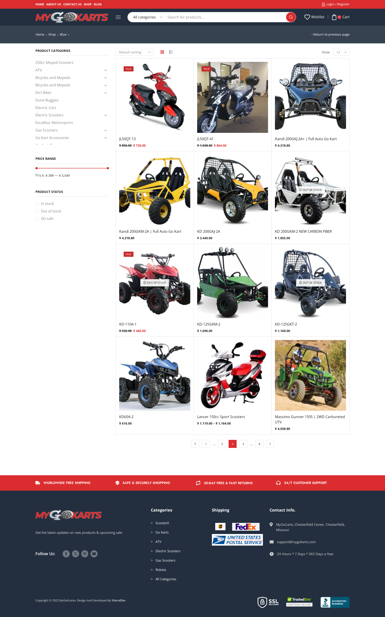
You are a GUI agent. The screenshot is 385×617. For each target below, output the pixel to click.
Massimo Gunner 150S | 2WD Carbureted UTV (310, 419)
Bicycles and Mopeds (52, 77)
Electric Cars (45, 107)
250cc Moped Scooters (54, 62)
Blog (98, 4)
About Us (53, 4)
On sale (47, 218)
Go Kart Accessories (52, 137)
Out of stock (51, 211)
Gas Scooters (46, 130)
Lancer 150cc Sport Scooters (221, 416)
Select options (155, 99)
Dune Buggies (47, 100)
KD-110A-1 (128, 324)
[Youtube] (94, 553)
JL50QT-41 (205, 138)
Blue (63, 34)
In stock (47, 203)
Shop (88, 4)
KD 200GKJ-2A (208, 231)
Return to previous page (331, 34)
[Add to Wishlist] (145, 99)
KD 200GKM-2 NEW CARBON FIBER (303, 231)
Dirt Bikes (43, 92)
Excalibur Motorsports (54, 122)
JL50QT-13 (127, 138)
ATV (38, 70)
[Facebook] (66, 553)
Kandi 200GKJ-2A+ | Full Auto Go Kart (306, 138)
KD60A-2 (126, 416)
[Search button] (291, 17)
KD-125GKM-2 (208, 324)
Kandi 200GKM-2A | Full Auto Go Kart (150, 231)
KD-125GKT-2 (286, 324)
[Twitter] (75, 553)
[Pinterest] (84, 553)
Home (39, 4)
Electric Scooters (49, 115)
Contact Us (72, 4)
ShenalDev (119, 600)
